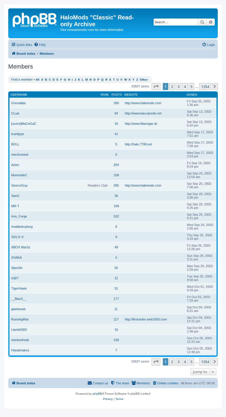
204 (116, 165)
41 (116, 134)
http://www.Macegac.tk (141, 123)
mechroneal (19, 154)
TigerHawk (19, 288)
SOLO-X (17, 237)
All (37, 79)
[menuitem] (40, 44)
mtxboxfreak (20, 340)
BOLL (15, 144)
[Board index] (35, 19)
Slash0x (17, 268)
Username (19, 94)
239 (116, 340)
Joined (191, 94)
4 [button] (185, 86)
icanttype (17, 134)
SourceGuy (19, 185)
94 (116, 113)
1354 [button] (205, 86)
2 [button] (172, 86)
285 (116, 185)
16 (116, 123)
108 (116, 175)
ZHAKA (16, 257)
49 (116, 247)
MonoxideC (19, 175)
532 (116, 216)
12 (116, 278)
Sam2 (15, 195)
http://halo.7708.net (138, 144)
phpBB (97, 393)
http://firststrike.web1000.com (146, 319)
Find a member (22, 79)
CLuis (15, 113)
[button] (156, 86)
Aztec (15, 165)
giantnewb (18, 309)
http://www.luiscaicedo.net (143, 113)
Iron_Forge (19, 216)
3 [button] (178, 86)
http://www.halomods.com (143, 103)
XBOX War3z (20, 247)
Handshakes (20, 350)
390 (116, 103)
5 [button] (191, 86)
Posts (117, 94)
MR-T (15, 206)
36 (116, 195)
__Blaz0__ (18, 298)
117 (116, 319)
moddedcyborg (22, 226)
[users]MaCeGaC (23, 123)
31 (116, 288)
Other (144, 79)
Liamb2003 (19, 329)
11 (116, 309)
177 (116, 298)
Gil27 (15, 278)
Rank (105, 94)
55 (116, 268)
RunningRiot (20, 319)
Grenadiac (18, 103)
